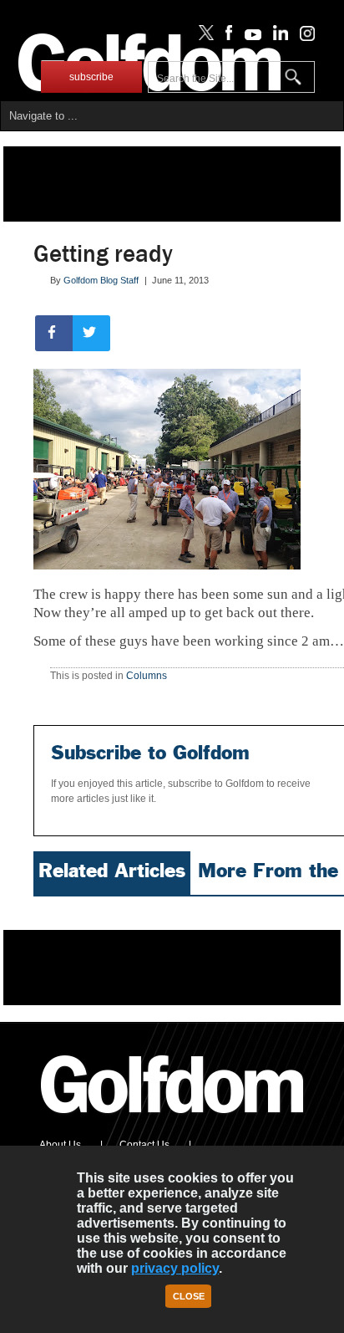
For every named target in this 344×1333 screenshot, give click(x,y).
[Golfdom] (172, 1120)
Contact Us (144, 1145)
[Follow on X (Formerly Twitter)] (203, 37)
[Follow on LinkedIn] (277, 37)
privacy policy (175, 1268)
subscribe (91, 77)
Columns (146, 676)
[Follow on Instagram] (303, 37)
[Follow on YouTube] (249, 37)
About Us (60, 1145)
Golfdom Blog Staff (101, 280)
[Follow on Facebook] (225, 37)
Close (189, 1296)
